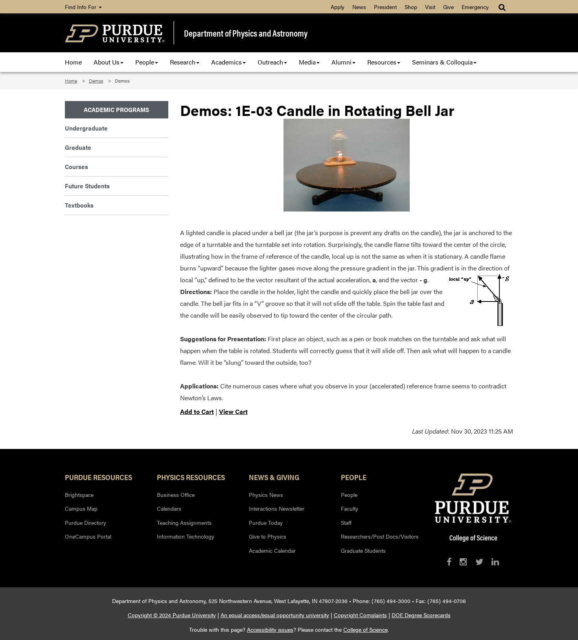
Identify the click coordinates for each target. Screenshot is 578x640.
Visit (430, 7)
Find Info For (81, 7)
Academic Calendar (272, 550)
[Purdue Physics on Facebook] (449, 561)
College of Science (365, 629)
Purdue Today (266, 522)
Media (307, 61)
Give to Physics (267, 536)
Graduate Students (363, 550)
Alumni (341, 61)
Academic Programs (116, 109)
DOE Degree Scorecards (421, 615)
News (359, 7)
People (144, 61)
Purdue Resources (98, 477)
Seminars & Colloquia (442, 61)
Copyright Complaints (360, 615)
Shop (411, 7)
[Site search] (503, 6)
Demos (96, 80)
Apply (337, 7)
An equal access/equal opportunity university (275, 615)
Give (448, 7)
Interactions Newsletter (276, 508)
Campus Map (81, 508)
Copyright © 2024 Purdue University (172, 615)
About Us (107, 61)
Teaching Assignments (184, 522)
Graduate (78, 147)
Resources (381, 61)
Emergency (475, 7)
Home (73, 61)
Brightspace (79, 494)
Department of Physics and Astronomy (245, 33)
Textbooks (79, 205)
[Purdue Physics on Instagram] (463, 561)
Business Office (176, 494)
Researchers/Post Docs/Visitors (380, 536)
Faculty (349, 508)
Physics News (266, 494)
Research (182, 61)
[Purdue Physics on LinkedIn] (495, 561)
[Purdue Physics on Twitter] (479, 561)
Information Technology (185, 536)
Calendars (169, 508)
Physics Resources (191, 477)
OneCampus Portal (88, 536)
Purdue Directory (85, 522)
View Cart (233, 411)
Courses (76, 166)
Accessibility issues (270, 629)
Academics (226, 61)
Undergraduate (86, 127)
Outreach (270, 61)
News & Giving (274, 477)
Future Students (87, 185)
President (385, 7)
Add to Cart (197, 411)
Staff (346, 522)
